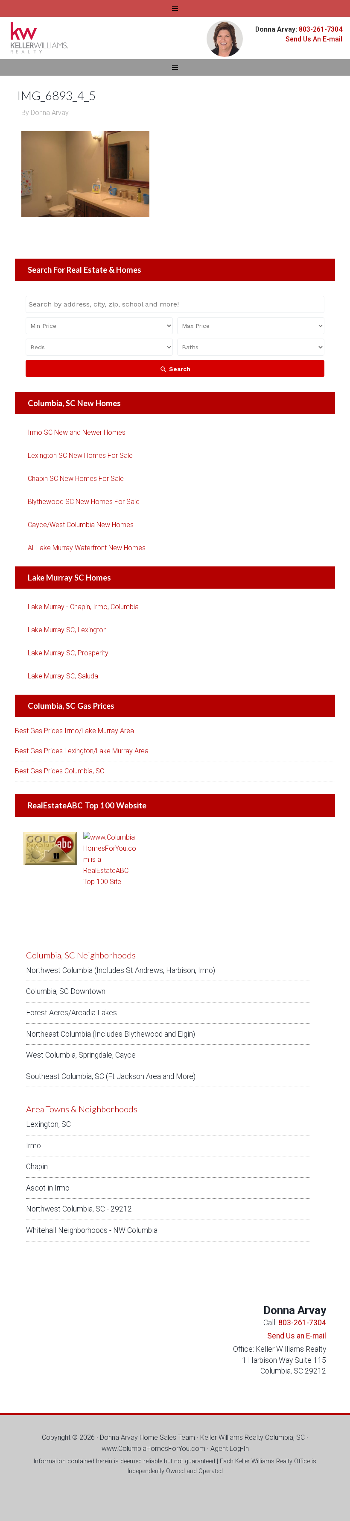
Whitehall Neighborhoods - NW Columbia (92, 1230)
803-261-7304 (319, 29)
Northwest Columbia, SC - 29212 (79, 1209)
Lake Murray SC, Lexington (67, 630)
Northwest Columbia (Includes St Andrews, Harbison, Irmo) (120, 970)
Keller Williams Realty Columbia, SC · (254, 1437)
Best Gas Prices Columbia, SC (59, 771)
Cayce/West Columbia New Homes (81, 525)
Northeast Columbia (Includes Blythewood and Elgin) (110, 1034)
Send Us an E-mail (296, 1336)
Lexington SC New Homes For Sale (80, 455)
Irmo (33, 1145)
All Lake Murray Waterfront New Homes (87, 548)
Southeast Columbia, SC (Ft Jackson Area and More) (110, 1076)
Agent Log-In (229, 1448)
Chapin (37, 1166)
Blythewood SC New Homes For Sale (84, 502)
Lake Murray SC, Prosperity (68, 653)
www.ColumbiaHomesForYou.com (153, 1448)
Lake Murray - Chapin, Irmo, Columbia (83, 607)
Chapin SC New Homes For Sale (76, 479)
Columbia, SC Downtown (65, 991)
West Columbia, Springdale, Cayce (81, 1055)
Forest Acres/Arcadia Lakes (71, 1012)
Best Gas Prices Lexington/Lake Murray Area (82, 751)
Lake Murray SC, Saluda (63, 676)
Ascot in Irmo (48, 1188)
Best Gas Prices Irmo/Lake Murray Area (74, 731)
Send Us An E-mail (314, 39)
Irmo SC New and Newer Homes (76, 432)
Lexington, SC (48, 1124)
